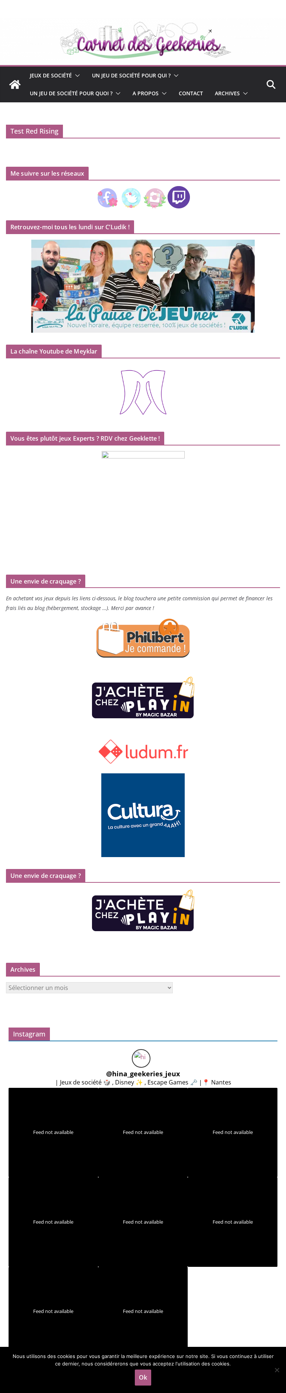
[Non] (276, 1370)
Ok (143, 1377)
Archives (227, 93)
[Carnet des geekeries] (143, 23)
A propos (146, 93)
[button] (76, 75)
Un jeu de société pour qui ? (131, 75)
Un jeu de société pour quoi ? (71, 93)
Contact (191, 93)
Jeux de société (51, 75)
